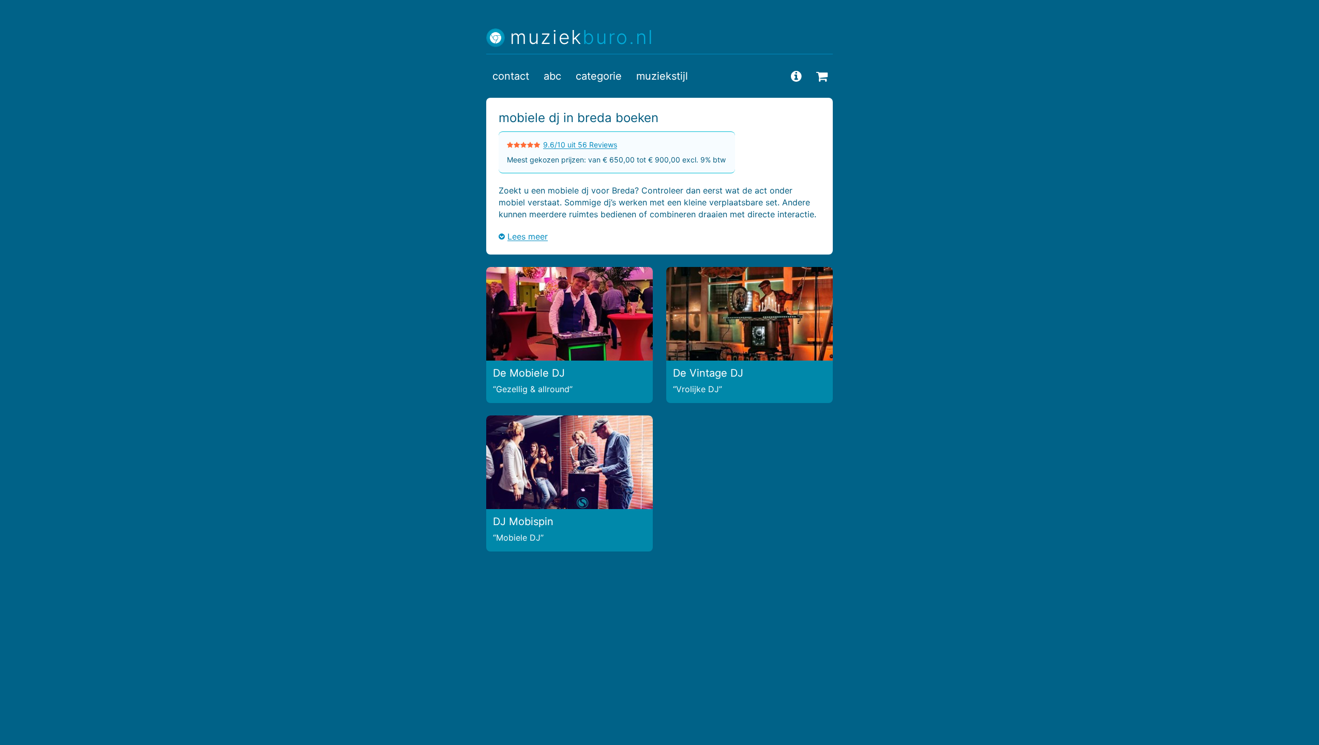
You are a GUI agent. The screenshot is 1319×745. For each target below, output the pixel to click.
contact (510, 76)
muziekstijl (662, 76)
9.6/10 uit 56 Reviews (580, 144)
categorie (599, 76)
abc (552, 76)
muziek (582, 37)
